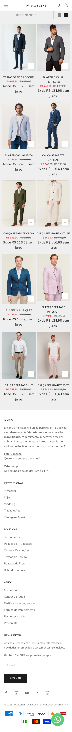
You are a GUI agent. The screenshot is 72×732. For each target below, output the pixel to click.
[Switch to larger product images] (59, 15)
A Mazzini (10, 491)
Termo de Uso (12, 537)
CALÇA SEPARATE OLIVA (18, 233)
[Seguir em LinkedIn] (37, 693)
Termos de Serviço (15, 557)
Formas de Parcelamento (19, 610)
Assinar (15, 678)
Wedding (9, 504)
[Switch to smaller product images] (66, 15)
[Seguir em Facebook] (6, 693)
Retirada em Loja (14, 570)
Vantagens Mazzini (15, 517)
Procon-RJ (10, 623)
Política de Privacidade (18, 544)
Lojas (7, 497)
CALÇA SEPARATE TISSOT (53, 385)
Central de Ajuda (14, 597)
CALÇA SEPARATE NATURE (53, 233)
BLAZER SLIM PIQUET (19, 310)
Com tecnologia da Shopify (50, 704)
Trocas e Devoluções (16, 550)
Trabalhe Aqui (12, 510)
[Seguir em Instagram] (16, 693)
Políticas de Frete (14, 563)
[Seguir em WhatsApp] (48, 693)
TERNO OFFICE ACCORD (18, 77)
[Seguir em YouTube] (27, 693)
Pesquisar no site (14, 616)
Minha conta (11, 590)
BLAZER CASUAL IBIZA (19, 155)
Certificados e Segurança (19, 603)
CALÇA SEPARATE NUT (19, 385)
